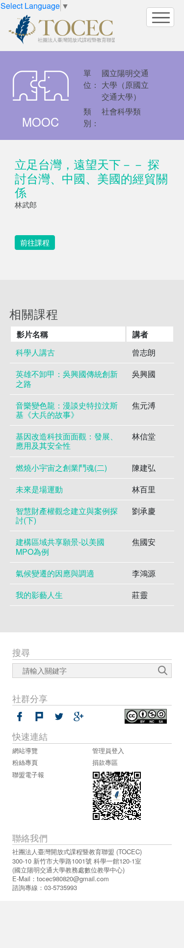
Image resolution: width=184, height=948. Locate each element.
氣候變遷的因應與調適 (55, 573)
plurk (39, 716)
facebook (19, 716)
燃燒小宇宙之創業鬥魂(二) (61, 467)
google (78, 716)
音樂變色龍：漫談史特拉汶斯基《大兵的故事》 (67, 410)
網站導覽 (25, 750)
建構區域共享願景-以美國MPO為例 (60, 546)
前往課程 (35, 242)
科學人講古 (35, 352)
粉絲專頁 (25, 762)
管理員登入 (108, 750)
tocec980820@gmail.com (73, 878)
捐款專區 (105, 762)
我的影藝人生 (39, 594)
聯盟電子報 (28, 774)
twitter (59, 716)
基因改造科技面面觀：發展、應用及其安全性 (67, 441)
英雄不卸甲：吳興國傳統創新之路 (67, 378)
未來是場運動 (39, 489)
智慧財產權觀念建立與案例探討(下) (67, 515)
